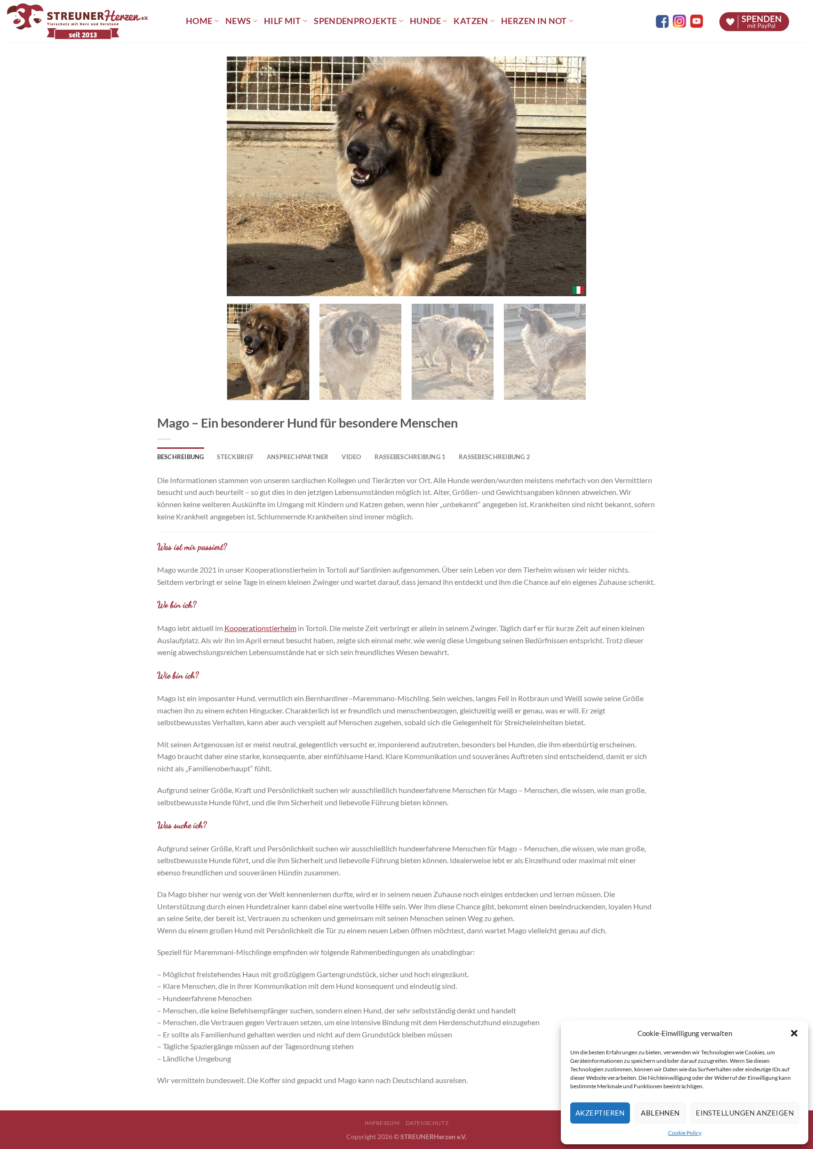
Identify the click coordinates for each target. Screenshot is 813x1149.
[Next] (566, 177)
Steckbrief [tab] (235, 457)
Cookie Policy (684, 1132)
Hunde (425, 21)
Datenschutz (427, 1122)
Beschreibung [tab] (180, 457)
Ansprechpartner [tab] (298, 457)
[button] (794, 1033)
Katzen (471, 21)
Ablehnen (660, 1113)
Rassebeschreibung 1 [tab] (410, 457)
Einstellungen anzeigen (745, 1113)
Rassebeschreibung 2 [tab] (494, 457)
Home (199, 21)
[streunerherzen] (89, 21)
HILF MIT (282, 21)
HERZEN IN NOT (534, 21)
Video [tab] (351, 457)
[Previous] (246, 177)
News (238, 21)
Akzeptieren (600, 1113)
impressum (382, 1122)
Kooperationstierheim (260, 627)
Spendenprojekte (355, 21)
